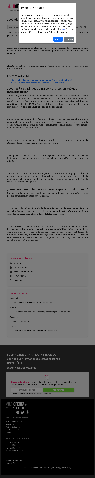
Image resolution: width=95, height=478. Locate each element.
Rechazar (69, 39)
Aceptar (58, 39)
